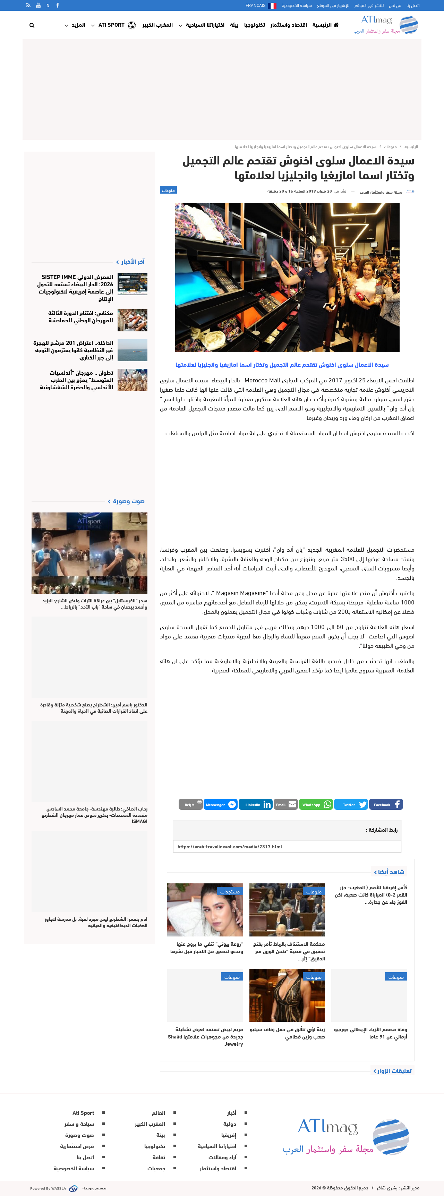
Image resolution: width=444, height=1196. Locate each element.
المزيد (78, 24)
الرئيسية (322, 24)
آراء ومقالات (222, 1157)
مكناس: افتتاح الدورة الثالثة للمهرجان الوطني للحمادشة (80, 316)
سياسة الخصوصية (297, 5)
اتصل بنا (413, 5)
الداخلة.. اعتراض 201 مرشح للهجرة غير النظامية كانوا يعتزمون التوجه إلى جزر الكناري (73, 349)
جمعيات (156, 1168)
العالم (158, 1112)
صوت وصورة (79, 1134)
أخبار (231, 1112)
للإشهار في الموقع (333, 5)
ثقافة (159, 1157)
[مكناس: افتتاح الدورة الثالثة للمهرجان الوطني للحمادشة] (133, 320)
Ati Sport (112, 24)
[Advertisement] (222, 89)
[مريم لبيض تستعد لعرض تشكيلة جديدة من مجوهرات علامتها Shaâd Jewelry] (205, 995)
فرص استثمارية (77, 1145)
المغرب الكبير (158, 24)
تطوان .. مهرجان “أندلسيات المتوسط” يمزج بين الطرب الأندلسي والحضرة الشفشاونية (76, 379)
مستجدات (230, 891)
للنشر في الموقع (369, 5)
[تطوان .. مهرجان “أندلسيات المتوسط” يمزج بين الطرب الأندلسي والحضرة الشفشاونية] (133, 380)
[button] (386, 804)
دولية (229, 1123)
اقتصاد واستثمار (289, 24)
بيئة (234, 24)
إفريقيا (228, 1134)
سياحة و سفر (79, 1123)
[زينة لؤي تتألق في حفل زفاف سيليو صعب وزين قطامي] (287, 995)
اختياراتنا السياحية (205, 24)
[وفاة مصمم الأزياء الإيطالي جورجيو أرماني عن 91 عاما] (369, 995)
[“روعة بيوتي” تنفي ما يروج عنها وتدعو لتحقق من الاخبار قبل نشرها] (205, 909)
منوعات (168, 190)
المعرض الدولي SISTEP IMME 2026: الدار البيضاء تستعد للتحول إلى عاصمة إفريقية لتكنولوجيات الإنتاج (75, 287)
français (256, 5)
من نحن (395, 5)
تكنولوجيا (254, 24)
